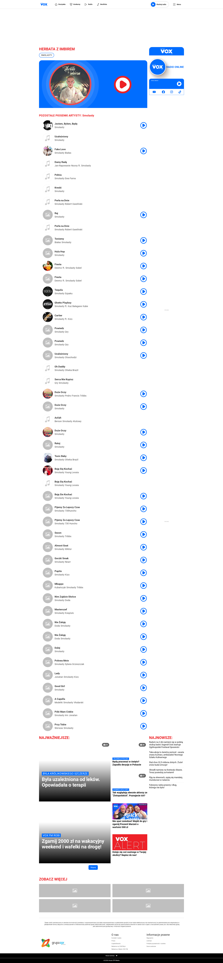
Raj (56, 213)
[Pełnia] (48, 177)
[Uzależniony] (48, 138)
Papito (58, 571)
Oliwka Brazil (71, 370)
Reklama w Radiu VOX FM (120, 949)
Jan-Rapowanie (63, 166)
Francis (75, 396)
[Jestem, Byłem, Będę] (48, 125)
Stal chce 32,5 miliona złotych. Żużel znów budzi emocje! (166, 763)
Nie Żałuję (60, 622)
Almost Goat (61, 545)
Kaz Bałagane (75, 306)
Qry (66, 332)
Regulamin (150, 938)
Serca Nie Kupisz (64, 379)
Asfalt (58, 417)
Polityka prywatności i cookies (156, 943)
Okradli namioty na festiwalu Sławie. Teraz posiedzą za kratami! (166, 771)
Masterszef (61, 609)
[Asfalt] (48, 419)
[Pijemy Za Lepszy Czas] (48, 505)
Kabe (85, 306)
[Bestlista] (148, 905)
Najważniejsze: (54, 737)
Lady (57, 673)
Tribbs (83, 396)
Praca (113, 941)
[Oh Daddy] (48, 368)
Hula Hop (60, 251)
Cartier (58, 315)
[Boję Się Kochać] (48, 471)
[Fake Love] (48, 151)
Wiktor (68, 549)
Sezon (58, 532)
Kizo (70, 319)
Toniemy (59, 238)
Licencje (149, 941)
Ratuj (57, 443)
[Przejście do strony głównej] (44, 4)
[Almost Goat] (48, 544)
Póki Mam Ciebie (64, 711)
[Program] (148, 890)
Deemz (58, 268)
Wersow (59, 728)
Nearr (68, 562)
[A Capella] (48, 697)
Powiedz (59, 328)
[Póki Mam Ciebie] (48, 710)
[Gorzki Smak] (48, 557)
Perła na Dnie (62, 200)
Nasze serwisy (110, 955)
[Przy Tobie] (48, 723)
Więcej (93, 867)
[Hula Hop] (48, 250)
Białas (68, 153)
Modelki (59, 702)
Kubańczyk (60, 587)
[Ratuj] (48, 442)
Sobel (79, 268)
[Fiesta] (48, 266)
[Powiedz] (48, 327)
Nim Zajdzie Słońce (65, 596)
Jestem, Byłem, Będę (66, 123)
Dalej (57, 647)
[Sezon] (48, 531)
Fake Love (60, 149)
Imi (66, 715)
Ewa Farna (70, 178)
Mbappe (59, 584)
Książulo (69, 613)
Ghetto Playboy (63, 302)
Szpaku (68, 293)
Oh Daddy (60, 366)
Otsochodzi (71, 357)
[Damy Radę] (48, 164)
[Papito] (48, 569)
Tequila (59, 290)
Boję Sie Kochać (63, 494)
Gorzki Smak (62, 558)
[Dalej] (48, 646)
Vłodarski (78, 702)
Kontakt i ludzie (116, 938)
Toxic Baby (61, 456)
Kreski (58, 187)
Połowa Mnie (62, 660)
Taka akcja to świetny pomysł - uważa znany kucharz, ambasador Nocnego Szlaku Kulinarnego (166, 754)
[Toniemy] (48, 237)
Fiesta (58, 264)
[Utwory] (75, 905)
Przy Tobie (60, 724)
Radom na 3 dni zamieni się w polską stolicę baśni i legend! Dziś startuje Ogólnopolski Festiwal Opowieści (166, 744)
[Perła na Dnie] (48, 202)
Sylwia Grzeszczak (74, 664)
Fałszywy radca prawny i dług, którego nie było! (163, 786)
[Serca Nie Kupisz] (48, 381)
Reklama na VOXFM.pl (119, 946)
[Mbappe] (48, 582)
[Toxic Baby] (48, 458)
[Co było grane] (75, 890)
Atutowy (77, 421)
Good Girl (60, 686)
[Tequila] (48, 292)
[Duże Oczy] (48, 394)
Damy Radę (61, 162)
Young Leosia (72, 472)
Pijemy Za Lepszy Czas (67, 507)
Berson (58, 421)
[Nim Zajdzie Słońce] (48, 595)
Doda (67, 600)
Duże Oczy (60, 392)
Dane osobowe (151, 946)
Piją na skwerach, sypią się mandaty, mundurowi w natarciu (166, 778)
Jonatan (59, 677)
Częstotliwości (116, 943)
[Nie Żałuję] (48, 621)
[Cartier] (48, 317)
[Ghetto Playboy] (48, 304)
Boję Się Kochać (63, 468)
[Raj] (48, 211)
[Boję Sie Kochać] (48, 493)
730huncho (70, 511)
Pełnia (58, 174)
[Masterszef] (48, 608)
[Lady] (48, 672)
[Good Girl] (48, 684)
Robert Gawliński (73, 204)
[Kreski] (48, 189)
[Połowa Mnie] (48, 659)
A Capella (60, 699)
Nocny (74, 166)
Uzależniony (61, 136)
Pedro (68, 396)
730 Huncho (71, 523)
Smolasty (59, 127)
